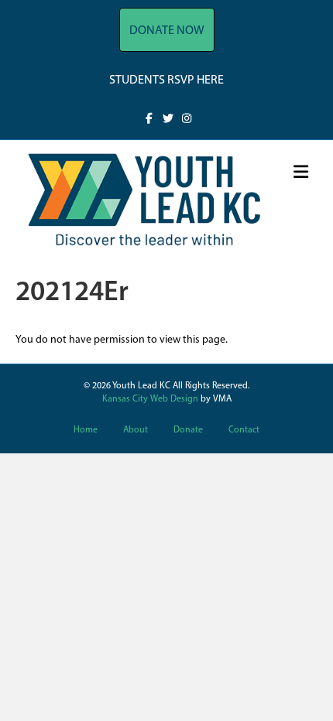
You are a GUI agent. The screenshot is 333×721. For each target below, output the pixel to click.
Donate (188, 430)
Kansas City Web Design (150, 399)
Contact (243, 430)
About (135, 430)
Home (86, 430)
